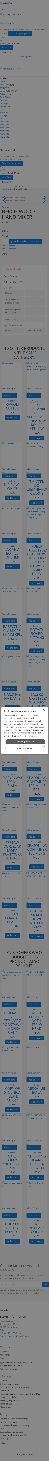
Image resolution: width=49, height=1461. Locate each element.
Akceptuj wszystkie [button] (25, 741)
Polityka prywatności (28, 736)
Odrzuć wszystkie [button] (25, 748)
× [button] (44, 710)
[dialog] (24, 730)
